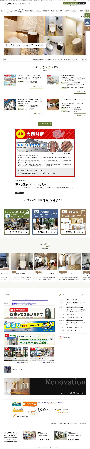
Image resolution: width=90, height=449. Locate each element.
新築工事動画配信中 (20, 11)
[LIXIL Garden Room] (44, 411)
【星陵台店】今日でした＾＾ (73, 299)
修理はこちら (17, 369)
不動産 (87, 11)
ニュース (15, 11)
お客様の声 (66, 11)
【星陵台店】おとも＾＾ (72, 330)
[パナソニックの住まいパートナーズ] (32, 417)
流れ (61, 11)
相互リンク (74, 423)
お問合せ (83, 3)
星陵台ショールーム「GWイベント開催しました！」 (24, 303)
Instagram (66, 337)
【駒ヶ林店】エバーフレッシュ (74, 317)
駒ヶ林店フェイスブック (49, 362)
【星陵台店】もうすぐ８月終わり (74, 307)
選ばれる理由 (46, 11)
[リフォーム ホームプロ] (18, 411)
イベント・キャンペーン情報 (8, 11)
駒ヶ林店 (38, 11)
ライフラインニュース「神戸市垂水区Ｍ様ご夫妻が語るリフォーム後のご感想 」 (30, 300)
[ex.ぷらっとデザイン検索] (16, 405)
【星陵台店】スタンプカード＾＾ (74, 320)
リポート (27, 11)
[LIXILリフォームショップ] (21, 417)
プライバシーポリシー (64, 423)
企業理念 (19, 192)
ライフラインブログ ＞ (81, 295)
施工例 (52, 11)
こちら (51, 173)
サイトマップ (83, 423)
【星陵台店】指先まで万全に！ (74, 314)
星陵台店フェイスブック (23, 362)
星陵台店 (32, 11)
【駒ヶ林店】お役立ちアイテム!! (74, 327)
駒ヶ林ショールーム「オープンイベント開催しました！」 (25, 304)
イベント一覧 (45, 123)
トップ (1, 11)
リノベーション (73, 11)
